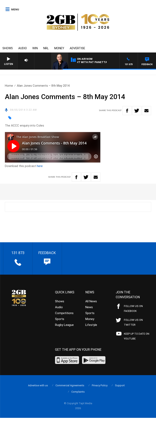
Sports (59, 319)
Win (35, 48)
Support (120, 385)
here (40, 166)
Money (59, 48)
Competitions (64, 313)
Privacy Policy (99, 385)
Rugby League (64, 325)
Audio (22, 48)
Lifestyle (91, 325)
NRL (46, 48)
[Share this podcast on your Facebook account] (127, 110)
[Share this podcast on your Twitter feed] (136, 110)
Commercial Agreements (69, 385)
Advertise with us (38, 385)
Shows (7, 48)
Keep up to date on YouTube (136, 336)
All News (91, 301)
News (89, 307)
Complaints (78, 391)
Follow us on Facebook (133, 308)
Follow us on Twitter (133, 322)
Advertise (77, 48)
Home (9, 85)
